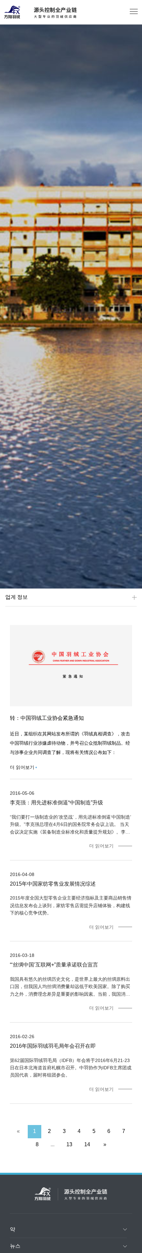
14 (87, 1144)
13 (69, 1144)
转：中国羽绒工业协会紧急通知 (47, 718)
